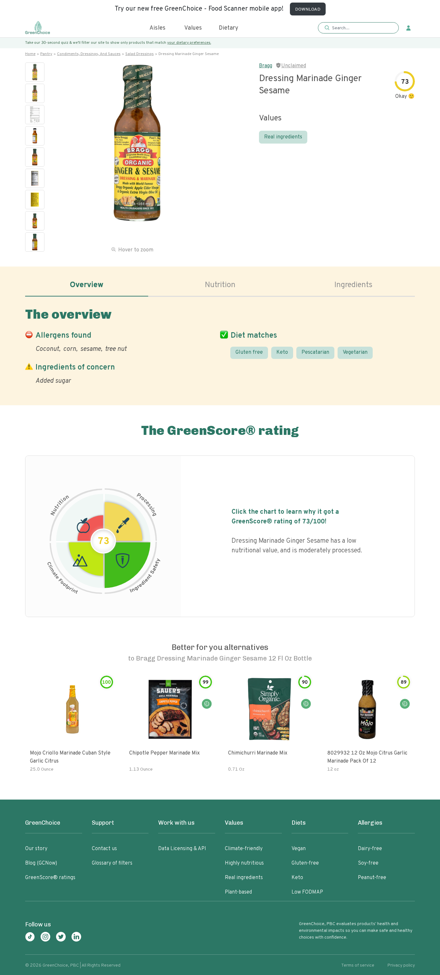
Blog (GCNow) (41, 863)
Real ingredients (283, 137)
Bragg (265, 66)
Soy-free (368, 863)
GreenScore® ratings (50, 878)
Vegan (299, 849)
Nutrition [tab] (220, 285)
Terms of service (357, 965)
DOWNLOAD (307, 9)
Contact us (104, 849)
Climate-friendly (244, 849)
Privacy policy (401, 965)
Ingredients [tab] (353, 285)
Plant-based (238, 892)
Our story (36, 849)
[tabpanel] (220, 345)
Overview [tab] (86, 285)
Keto (282, 352)
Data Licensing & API (182, 849)
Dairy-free (370, 849)
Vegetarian (355, 352)
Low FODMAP (307, 892)
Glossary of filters (112, 863)
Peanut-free (372, 878)
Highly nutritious (244, 863)
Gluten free (249, 352)
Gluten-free (305, 863)
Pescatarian (315, 352)
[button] (358, 28)
